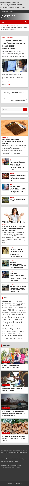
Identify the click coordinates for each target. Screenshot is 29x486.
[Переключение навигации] (3, 22)
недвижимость (10, 340)
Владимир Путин (15, 312)
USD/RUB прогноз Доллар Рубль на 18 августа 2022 (14, 93)
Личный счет (15, 326)
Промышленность (8, 38)
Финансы (5, 137)
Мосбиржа (5, 329)
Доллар (4, 314)
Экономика (17, 335)
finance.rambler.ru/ (13, 82)
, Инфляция (5, 303)
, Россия (4, 305)
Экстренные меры (9, 338)
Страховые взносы (10, 333)
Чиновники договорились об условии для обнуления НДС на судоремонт (18, 265)
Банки (16, 310)
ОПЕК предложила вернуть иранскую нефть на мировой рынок (14, 99)
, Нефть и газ (21, 303)
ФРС (20, 333)
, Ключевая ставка (13, 303)
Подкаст (13, 331)
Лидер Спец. (8, 15)
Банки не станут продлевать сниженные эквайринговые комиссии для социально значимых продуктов (18, 165)
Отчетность (6, 331)
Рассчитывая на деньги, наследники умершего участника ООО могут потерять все (18, 289)
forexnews (16, 307)
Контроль (7, 322)
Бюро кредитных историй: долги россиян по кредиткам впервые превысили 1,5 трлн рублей (18, 190)
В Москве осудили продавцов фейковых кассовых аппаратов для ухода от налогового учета (17, 253)
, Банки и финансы (10, 301)
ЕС (7, 314)
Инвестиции (6, 320)
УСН (17, 333)
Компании (18, 319)
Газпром (23, 312)
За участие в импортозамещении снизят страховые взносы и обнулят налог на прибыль (18, 277)
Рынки (8, 84)
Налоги (4, 224)
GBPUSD (23, 307)
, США (10, 305)
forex (9, 307)
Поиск (25, 109)
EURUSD (4, 307)
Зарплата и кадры (17, 317)
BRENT (19, 305)
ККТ (13, 319)
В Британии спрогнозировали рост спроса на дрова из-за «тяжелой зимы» (14, 438)
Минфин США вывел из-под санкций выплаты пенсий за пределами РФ (18, 178)
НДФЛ (17, 329)
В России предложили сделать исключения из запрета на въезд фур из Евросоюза (13, 413)
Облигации (22, 329)
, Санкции (14, 305)
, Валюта (21, 301)
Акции (11, 310)
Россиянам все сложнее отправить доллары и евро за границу (12, 141)
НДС (12, 329)
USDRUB (4, 310)
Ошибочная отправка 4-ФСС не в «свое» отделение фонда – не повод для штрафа (13, 228)
